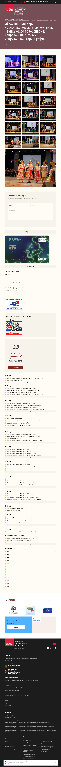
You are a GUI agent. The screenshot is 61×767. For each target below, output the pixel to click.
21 (16, 287)
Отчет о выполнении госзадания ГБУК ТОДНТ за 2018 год (18, 493)
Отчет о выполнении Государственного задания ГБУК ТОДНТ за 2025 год (21, 388)
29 (19, 290)
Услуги (6, 702)
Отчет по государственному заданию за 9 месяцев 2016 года (19, 517)
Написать (15, 627)
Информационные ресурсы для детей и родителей (17, 695)
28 (16, 290)
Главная (6, 19)
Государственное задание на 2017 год (14, 510)
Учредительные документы (11, 715)
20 (13, 287)
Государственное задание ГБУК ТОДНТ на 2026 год (17, 382)
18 (8, 287)
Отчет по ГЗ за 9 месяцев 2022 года (14, 438)
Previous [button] (50, 600)
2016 (8, 580)
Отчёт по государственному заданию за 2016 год (17, 520)
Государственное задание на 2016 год (14, 522)
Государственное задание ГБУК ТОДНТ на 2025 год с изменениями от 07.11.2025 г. (24, 390)
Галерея (12, 19)
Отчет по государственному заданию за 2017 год (17, 508)
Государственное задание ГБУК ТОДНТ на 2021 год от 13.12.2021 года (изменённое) (24, 455)
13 (13, 285)
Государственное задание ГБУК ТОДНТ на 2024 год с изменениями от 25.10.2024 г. (24, 405)
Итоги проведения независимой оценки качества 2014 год (19, 542)
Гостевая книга (8, 707)
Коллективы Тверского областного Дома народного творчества (20, 687)
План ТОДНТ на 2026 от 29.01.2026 (14, 380)
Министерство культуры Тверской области (14, 666)
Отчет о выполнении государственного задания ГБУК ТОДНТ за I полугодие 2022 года (24, 440)
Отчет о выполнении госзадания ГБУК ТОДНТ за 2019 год (18, 479)
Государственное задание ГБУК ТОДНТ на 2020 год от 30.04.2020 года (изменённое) (24, 470)
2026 (8, 551)
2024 (8, 557)
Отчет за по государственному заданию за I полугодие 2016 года (20, 518)
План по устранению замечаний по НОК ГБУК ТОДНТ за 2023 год (20, 538)
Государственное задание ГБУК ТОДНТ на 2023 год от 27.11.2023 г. (20, 423)
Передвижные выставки (46, 741)
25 (8, 290)
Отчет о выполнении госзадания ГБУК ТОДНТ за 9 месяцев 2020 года (21, 466)
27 (13, 290)
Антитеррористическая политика (12, 692)
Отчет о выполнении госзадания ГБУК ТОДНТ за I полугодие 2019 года (21, 482)
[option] (13, 610)
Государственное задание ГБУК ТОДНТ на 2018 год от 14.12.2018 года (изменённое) (24, 499)
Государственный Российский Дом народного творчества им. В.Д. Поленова (14, 671)
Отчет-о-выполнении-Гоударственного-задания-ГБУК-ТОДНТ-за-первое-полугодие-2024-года (25, 409)
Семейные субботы (9, 746)
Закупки (6, 700)
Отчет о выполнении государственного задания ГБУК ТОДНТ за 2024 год (21, 403)
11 (8, 285)
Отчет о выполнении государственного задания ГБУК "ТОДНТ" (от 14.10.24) (22, 407)
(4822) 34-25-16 (8, 660)
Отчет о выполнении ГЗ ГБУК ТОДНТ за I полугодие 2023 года (19, 425)
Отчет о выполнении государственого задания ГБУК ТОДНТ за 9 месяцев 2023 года (24, 420)
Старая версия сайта (30, 266)
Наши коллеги (8, 705)
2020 (8, 569)
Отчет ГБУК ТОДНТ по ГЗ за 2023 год (14, 418)
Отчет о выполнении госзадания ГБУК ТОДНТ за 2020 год (18, 464)
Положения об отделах (10, 717)
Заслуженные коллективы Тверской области (28, 739)
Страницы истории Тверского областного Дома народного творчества (21, 680)
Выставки (7, 743)
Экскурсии (43, 738)
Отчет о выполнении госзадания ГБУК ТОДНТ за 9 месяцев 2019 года (21, 480)
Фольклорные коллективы (29, 754)
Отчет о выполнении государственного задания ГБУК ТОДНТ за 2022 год (21, 434)
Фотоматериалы (19, 19)
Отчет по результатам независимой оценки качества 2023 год (19, 540)
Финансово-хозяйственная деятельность (14, 720)
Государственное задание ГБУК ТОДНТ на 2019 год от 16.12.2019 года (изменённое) (24, 484)
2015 (8, 583)
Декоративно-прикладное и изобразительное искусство (29, 757)
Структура (7, 682)
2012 (8, 586)
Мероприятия (44, 751)
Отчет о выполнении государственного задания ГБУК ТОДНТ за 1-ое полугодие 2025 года (25, 394)
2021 (8, 566)
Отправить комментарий (16, 217)
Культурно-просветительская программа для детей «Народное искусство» (47, 748)
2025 (8, 554)
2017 (8, 578)
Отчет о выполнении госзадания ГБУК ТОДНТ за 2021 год (18, 449)
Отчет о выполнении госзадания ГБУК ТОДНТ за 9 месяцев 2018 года (21, 495)
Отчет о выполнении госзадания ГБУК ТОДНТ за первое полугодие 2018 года (22, 497)
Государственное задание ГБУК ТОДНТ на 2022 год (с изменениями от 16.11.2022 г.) (24, 436)
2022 (8, 563)
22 (19, 287)
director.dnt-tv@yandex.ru (10, 663)
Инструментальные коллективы (30, 747)
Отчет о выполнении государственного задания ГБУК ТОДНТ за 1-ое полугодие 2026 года (25, 378)
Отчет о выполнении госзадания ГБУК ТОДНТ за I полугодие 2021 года (21, 453)
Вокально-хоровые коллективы (30, 745)
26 (10, 290)
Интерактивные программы (11, 749)
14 (16, 285)
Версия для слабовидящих (46, 2)
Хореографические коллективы (30, 742)
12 (10, 285)
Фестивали (7, 738)
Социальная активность (10, 697)
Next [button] (55, 600)
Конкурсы (7, 741)
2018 (8, 575)
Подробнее (8, 763)
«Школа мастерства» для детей (48, 743)
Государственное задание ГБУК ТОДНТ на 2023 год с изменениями (20, 422)
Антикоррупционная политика (12, 690)
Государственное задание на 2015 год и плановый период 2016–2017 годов (22, 531)
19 (10, 287)
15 (19, 285)
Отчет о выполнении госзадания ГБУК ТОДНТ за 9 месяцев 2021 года (21, 451)
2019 (8, 572)
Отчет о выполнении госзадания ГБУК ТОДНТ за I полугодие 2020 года (21, 468)
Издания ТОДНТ (8, 685)
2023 (8, 560)
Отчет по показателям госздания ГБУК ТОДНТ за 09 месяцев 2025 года (21, 392)
